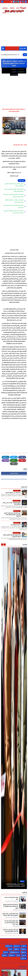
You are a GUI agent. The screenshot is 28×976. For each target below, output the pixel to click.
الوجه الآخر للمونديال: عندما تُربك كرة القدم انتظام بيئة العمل (10, 930)
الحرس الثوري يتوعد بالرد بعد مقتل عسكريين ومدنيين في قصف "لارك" (11, 922)
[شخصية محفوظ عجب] (24, 524)
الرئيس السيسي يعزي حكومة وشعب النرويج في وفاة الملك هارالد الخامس (13, 212)
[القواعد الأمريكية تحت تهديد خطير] (22, 899)
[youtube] (11, 2)
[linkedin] (18, 2)
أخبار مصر (13, 72)
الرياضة (23, 952)
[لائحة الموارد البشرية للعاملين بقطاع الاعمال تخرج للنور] (24, 534)
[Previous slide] (5, 544)
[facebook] (23, 2)
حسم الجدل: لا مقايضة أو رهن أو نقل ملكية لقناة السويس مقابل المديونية (13, 196)
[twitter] (14, 2)
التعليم (23, 949)
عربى (23, 955)
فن (18, 955)
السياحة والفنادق (14, 952)
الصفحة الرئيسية (21, 72)
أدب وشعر (8, 946)
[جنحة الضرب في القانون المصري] (24, 492)
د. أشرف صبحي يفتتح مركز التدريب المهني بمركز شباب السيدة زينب (15, 885)
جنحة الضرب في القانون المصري (13, 492)
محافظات (11, 955)
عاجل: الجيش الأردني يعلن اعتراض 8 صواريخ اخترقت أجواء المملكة (10, 914)
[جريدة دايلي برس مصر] (14, 9)
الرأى (10, 949)
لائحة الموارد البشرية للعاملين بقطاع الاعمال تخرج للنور (12, 535)
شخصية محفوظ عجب (16, 525)
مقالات (4, 955)
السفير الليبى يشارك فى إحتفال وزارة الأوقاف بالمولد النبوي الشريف (14, 201)
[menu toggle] (26, 2)
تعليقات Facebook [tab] (14, 473)
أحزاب (23, 946)
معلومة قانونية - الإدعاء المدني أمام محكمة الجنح (12, 503)
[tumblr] (16, 2)
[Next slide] (2, 544)
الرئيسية (22, 48)
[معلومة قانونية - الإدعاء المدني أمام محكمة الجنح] (24, 502)
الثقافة (16, 949)
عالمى (5, 952)
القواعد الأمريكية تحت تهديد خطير (11, 898)
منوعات (23, 958)
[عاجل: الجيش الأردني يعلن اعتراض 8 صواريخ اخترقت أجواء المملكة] (22, 915)
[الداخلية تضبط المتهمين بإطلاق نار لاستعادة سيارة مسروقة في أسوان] (22, 906)
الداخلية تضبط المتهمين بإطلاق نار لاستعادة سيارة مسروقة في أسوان (10, 906)
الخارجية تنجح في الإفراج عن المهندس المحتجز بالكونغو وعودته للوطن (13, 190)
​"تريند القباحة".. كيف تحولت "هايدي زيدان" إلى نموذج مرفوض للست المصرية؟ (12, 514)
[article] (14, 718)
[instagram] (21, 2)
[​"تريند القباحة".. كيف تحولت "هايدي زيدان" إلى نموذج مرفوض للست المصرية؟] (24, 512)
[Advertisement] (14, 33)
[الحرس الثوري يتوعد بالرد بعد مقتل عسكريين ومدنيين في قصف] (22, 922)
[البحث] (2, 2)
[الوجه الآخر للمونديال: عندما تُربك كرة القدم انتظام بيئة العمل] (22, 931)
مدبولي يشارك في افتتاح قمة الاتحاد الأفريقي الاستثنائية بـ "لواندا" (13, 185)
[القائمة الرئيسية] (3, 48)
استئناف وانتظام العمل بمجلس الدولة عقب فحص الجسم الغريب (13, 206)
